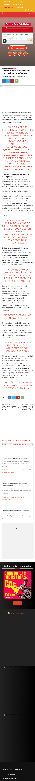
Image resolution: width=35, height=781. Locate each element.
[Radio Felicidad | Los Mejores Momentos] (10, 13)
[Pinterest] (12, 81)
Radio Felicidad (9, 76)
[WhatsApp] (16, 81)
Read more (5, 466)
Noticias (13, 68)
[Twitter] (28, 10)
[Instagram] (26, 10)
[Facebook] (23, 10)
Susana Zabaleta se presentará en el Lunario (15, 458)
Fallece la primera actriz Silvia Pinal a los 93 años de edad (9, 408)
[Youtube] (31, 10)
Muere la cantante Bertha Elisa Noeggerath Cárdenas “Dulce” (25, 408)
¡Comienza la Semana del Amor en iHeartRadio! (16, 511)
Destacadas (6, 68)
